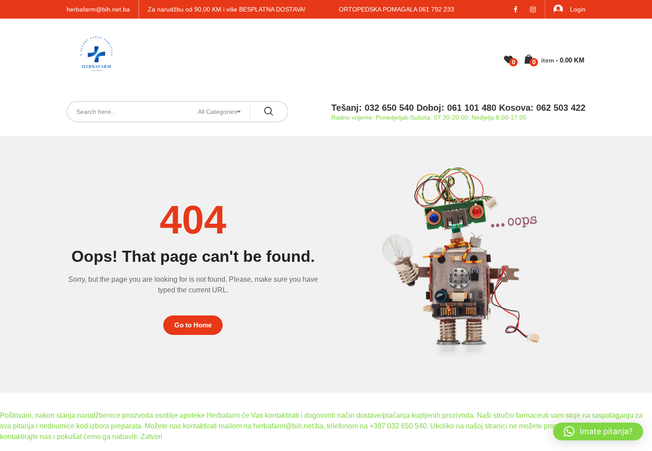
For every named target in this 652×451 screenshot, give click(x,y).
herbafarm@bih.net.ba (98, 9)
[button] (598, 431)
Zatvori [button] (151, 436)
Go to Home (193, 325)
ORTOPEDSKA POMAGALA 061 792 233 (396, 9)
